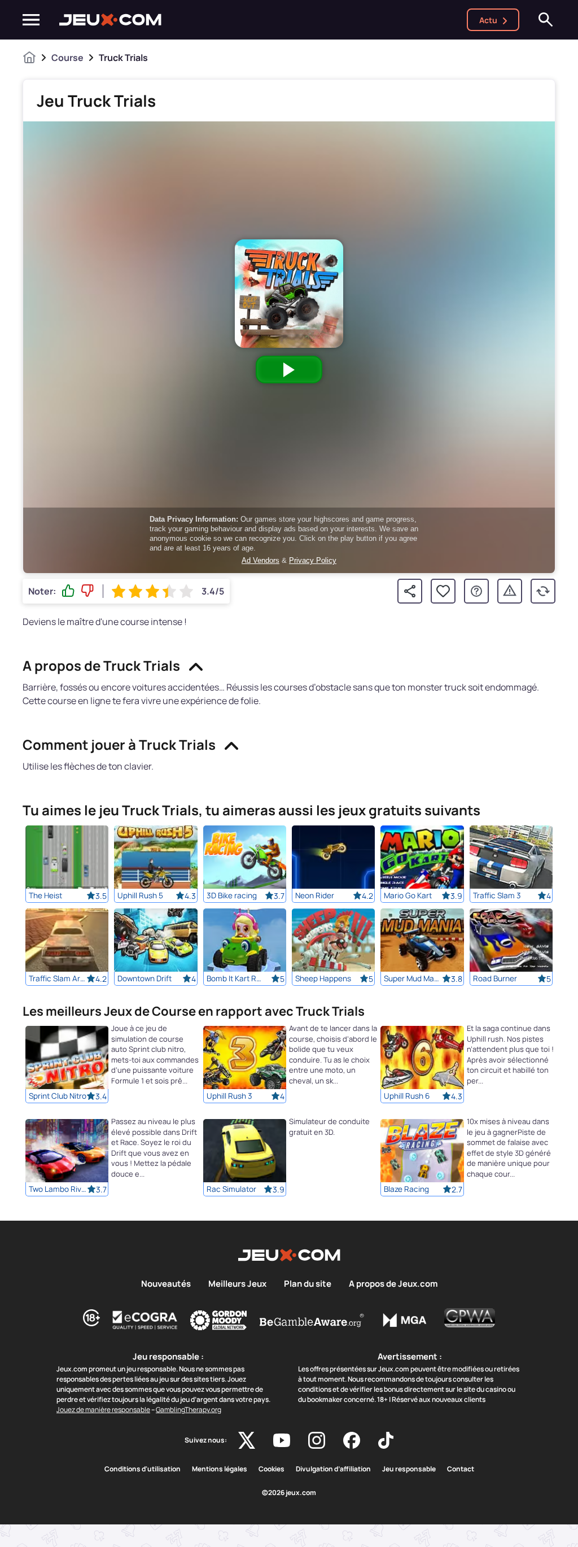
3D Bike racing (232, 895)
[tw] (246, 1440)
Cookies (271, 1469)
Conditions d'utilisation (142, 1469)
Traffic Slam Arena (57, 978)
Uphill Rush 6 (407, 1096)
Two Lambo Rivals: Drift (57, 1190)
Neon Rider (314, 895)
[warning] (509, 591)
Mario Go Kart (408, 895)
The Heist (45, 895)
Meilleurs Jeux (237, 1284)
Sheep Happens (323, 978)
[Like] (68, 591)
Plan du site (307, 1284)
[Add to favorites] (443, 591)
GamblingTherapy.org (188, 1409)
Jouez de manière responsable (103, 1409)
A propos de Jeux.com (393, 1284)
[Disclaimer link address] (145, 1320)
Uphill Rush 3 (229, 1096)
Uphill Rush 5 (140, 895)
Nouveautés (166, 1284)
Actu (488, 20)
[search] (545, 19)
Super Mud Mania (412, 978)
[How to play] (476, 591)
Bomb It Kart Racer (235, 978)
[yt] (281, 1440)
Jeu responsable (409, 1469)
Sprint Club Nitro (57, 1096)
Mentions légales (219, 1469)
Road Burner (495, 978)
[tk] (385, 1440)
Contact (460, 1469)
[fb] (351, 1440)
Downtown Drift (144, 978)
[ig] (316, 1440)
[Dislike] (87, 591)
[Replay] (543, 591)
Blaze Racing (406, 1190)
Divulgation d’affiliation (333, 1469)
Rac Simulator (231, 1190)
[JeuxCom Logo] (110, 19)
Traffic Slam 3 (497, 895)
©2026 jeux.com (289, 1492)
